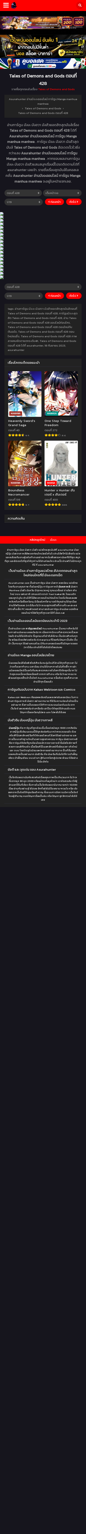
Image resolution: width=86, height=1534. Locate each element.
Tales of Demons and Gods (56, 89)
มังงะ (53, 540)
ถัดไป (73, 202)
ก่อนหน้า (55, 202)
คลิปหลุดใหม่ (37, 540)
